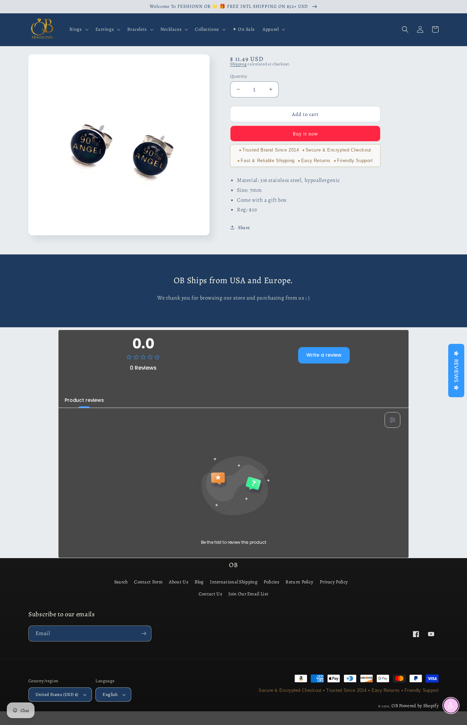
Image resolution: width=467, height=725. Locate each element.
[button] (78, 29)
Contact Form (148, 582)
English (110, 694)
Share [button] (244, 227)
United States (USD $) (57, 694)
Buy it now (305, 133)
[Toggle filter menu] (392, 420)
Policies (271, 582)
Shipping (238, 64)
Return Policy (299, 582)
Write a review (324, 355)
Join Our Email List (248, 594)
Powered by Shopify (419, 705)
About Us (178, 582)
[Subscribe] (143, 633)
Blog (199, 582)
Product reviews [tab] (84, 400)
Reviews (456, 370)
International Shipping (233, 582)
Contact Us (210, 594)
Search (121, 582)
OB (394, 705)
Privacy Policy (334, 582)
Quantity (238, 76)
